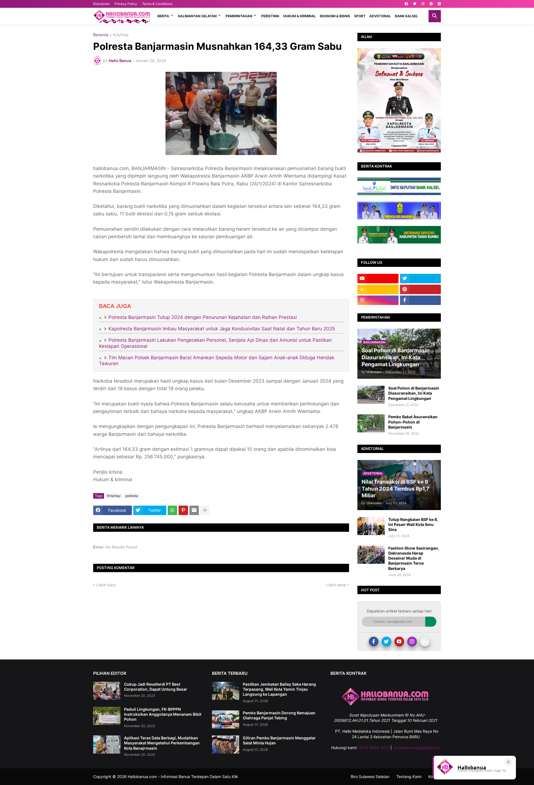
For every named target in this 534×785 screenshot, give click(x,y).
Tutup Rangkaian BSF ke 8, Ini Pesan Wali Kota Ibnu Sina (413, 524)
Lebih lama (336, 584)
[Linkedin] (425, 641)
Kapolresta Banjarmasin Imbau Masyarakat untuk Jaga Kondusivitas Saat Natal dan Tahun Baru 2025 (221, 328)
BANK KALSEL (406, 16)
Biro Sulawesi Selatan (370, 776)
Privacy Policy (126, 4)
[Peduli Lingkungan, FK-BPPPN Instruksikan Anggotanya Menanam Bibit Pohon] (106, 716)
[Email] (194, 510)
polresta (131, 496)
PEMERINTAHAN (239, 16)
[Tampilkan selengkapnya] (205, 510)
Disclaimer (101, 4)
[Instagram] (412, 641)
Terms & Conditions (157, 4)
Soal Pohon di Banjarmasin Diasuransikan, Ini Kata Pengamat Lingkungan (413, 393)
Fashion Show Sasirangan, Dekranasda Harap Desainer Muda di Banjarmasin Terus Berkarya (413, 558)
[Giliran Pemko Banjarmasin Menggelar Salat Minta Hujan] (225, 744)
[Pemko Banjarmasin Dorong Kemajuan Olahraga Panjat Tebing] (225, 719)
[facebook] (406, 4)
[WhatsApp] (172, 510)
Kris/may (121, 35)
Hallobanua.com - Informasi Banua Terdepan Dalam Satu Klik (183, 776)
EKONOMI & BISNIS (335, 16)
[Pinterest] (183, 510)
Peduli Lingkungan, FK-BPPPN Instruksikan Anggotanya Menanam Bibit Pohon (162, 714)
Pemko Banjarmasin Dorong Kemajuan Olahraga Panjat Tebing (279, 715)
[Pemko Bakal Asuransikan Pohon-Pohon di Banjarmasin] (371, 423)
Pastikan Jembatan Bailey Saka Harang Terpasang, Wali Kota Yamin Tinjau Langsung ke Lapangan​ (279, 689)
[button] (435, 16)
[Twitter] (386, 641)
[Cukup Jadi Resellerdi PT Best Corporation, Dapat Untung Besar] (106, 691)
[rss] (378, 289)
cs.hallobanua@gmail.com (416, 747)
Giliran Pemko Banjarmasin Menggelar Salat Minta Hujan (279, 740)
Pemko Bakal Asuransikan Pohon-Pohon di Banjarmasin (412, 421)
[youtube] (378, 278)
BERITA (163, 16)
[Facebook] (374, 641)
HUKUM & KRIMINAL (299, 16)
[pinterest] (431, 4)
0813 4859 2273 (374, 747)
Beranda (100, 35)
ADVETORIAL (380, 16)
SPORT (359, 16)
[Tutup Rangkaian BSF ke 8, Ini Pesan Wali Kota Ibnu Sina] (371, 526)
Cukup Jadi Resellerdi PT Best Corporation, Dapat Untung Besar (155, 687)
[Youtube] (399, 641)
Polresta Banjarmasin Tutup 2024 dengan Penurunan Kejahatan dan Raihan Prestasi (202, 317)
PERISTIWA (270, 16)
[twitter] (414, 4)
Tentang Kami (408, 776)
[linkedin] (439, 4)
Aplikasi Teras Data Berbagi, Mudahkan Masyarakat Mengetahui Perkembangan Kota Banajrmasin (162, 742)
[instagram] (422, 4)
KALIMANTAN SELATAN (197, 16)
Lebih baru (106, 584)
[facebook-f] (420, 300)
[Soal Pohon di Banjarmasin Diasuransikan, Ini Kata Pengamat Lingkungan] (371, 395)
